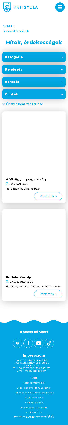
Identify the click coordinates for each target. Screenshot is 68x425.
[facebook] (28, 343)
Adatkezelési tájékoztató (34, 407)
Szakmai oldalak (34, 402)
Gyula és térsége (34, 397)
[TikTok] (49, 343)
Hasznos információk (34, 382)
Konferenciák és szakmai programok (34, 392)
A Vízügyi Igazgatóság (26, 179)
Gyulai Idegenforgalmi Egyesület (34, 387)
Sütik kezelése (34, 412)
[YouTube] (38, 343)
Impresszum (34, 355)
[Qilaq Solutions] (50, 416)
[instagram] (17, 343)
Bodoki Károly (18, 277)
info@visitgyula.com (35, 370)
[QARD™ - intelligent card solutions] (30, 416)
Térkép (34, 377)
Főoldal (7, 26)
